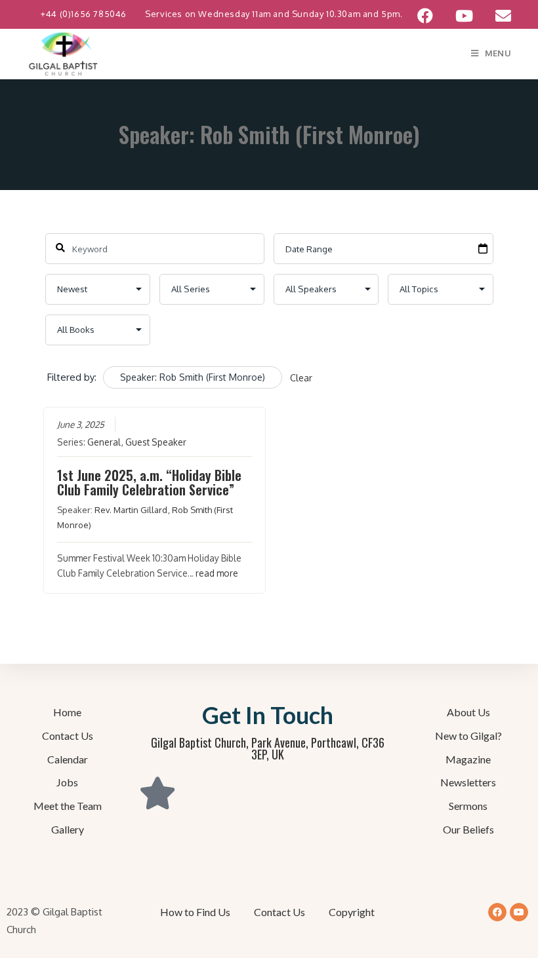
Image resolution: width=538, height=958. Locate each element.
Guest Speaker (155, 442)
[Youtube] (519, 912)
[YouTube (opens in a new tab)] (464, 16)
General (104, 442)
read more (217, 573)
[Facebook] (497, 912)
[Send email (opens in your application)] (497, 16)
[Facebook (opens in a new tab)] (425, 16)
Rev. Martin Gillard (130, 510)
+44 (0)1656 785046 (85, 14)
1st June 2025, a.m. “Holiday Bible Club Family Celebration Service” (149, 482)
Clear (301, 377)
